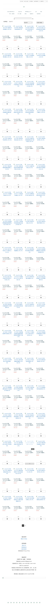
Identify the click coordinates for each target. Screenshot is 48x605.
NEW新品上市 (28, 11)
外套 (41, 11)
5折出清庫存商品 (10, 11)
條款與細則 (24, 549)
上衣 (36, 11)
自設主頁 (20, 11)
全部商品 (5, 21)
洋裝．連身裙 (11, 13)
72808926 (28, 559)
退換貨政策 (24, 547)
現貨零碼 (38, 13)
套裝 (25, 13)
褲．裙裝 (19, 13)
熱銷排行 (31, 13)
